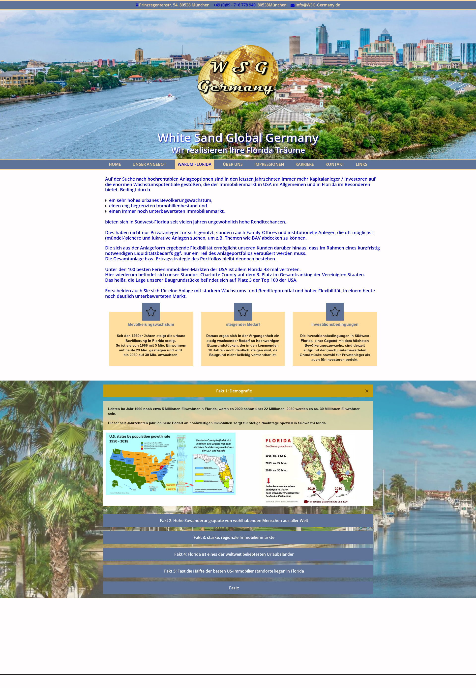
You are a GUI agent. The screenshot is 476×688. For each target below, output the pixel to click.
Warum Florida (194, 164)
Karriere (305, 164)
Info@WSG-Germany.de (318, 5)
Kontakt (335, 164)
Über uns (233, 164)
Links (361, 164)
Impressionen (269, 164)
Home (115, 164)
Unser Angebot (149, 164)
